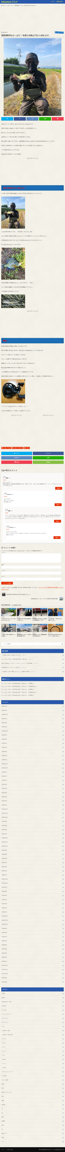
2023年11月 (5, 764)
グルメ (3, 1026)
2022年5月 (4, 792)
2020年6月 (4, 858)
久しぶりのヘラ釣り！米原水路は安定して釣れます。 (17, 659)
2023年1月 (4, 784)
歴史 (3, 1117)
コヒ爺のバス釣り (7, 448)
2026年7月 (4, 706)
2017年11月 (5, 969)
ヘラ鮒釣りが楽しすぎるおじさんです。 (14, 655)
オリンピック (5, 1018)
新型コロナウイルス (7, 1092)
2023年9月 (4, 772)
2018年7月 (4, 936)
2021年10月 (5, 817)
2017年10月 (5, 973)
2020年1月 (4, 875)
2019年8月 (4, 891)
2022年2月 (4, 800)
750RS (3, 993)
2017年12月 (5, 965)
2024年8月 (4, 739)
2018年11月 (5, 920)
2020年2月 (4, 870)
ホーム (52, 1)
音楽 (3, 1137)
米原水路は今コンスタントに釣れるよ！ (14, 667)
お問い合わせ (60, 1)
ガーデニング (5, 1022)
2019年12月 (5, 879)
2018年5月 (4, 945)
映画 (3, 1100)
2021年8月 (4, 825)
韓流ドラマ (4, 1133)
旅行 (3, 1096)
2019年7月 (4, 895)
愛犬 (3, 1088)
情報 (3, 1084)
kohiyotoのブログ (9, 1)
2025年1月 (4, 726)
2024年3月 (4, 755)
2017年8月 (4, 982)
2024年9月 (4, 735)
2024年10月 (5, 731)
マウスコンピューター (7, 1071)
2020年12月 (5, 838)
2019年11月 (5, 883)
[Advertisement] (32, 19)
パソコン (4, 1063)
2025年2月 (4, 722)
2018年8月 (4, 932)
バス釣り (27, 448)
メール (3, 570)
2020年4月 (4, 866)
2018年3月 (4, 953)
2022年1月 (4, 805)
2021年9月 (4, 821)
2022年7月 (4, 788)
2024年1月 (4, 759)
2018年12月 (5, 916)
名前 (2, 564)
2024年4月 (4, 751)
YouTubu (4, 1006)
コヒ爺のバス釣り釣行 (18, 448)
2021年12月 (5, 809)
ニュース (4, 1051)
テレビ (3, 1047)
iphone (3, 997)
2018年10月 (5, 924)
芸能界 (3, 1121)
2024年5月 (4, 747)
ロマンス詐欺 (5, 1080)
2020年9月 (4, 850)
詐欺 (3, 1125)
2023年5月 (4, 780)
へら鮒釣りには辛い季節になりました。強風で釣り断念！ (18, 671)
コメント (3, 552)
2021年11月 (5, 813)
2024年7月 (4, 743)
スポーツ (4, 1043)
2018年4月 (4, 949)
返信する (58, 488)
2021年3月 (4, 833)
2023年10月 (5, 768)
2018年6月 (4, 940)
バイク (3, 1055)
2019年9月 (4, 887)
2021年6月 (4, 829)
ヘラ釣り (4, 1067)
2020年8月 (4, 854)
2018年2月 (4, 957)
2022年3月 (4, 796)
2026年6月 (4, 710)
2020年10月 (5, 846)
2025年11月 (5, 714)
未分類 (3, 1104)
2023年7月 (4, 776)
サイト (3, 576)
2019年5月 (4, 899)
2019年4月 (4, 903)
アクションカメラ (6, 1014)
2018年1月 (4, 961)
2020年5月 (4, 862)
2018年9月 (4, 928)
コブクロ (4, 1038)
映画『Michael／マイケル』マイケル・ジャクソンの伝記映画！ (20, 663)
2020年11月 (5, 842)
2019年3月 (4, 908)
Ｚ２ (3, 1141)
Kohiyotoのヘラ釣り (7, 1001)
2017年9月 (4, 977)
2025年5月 (4, 718)
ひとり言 (4, 1010)
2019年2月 (4, 912)
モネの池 (4, 1075)
